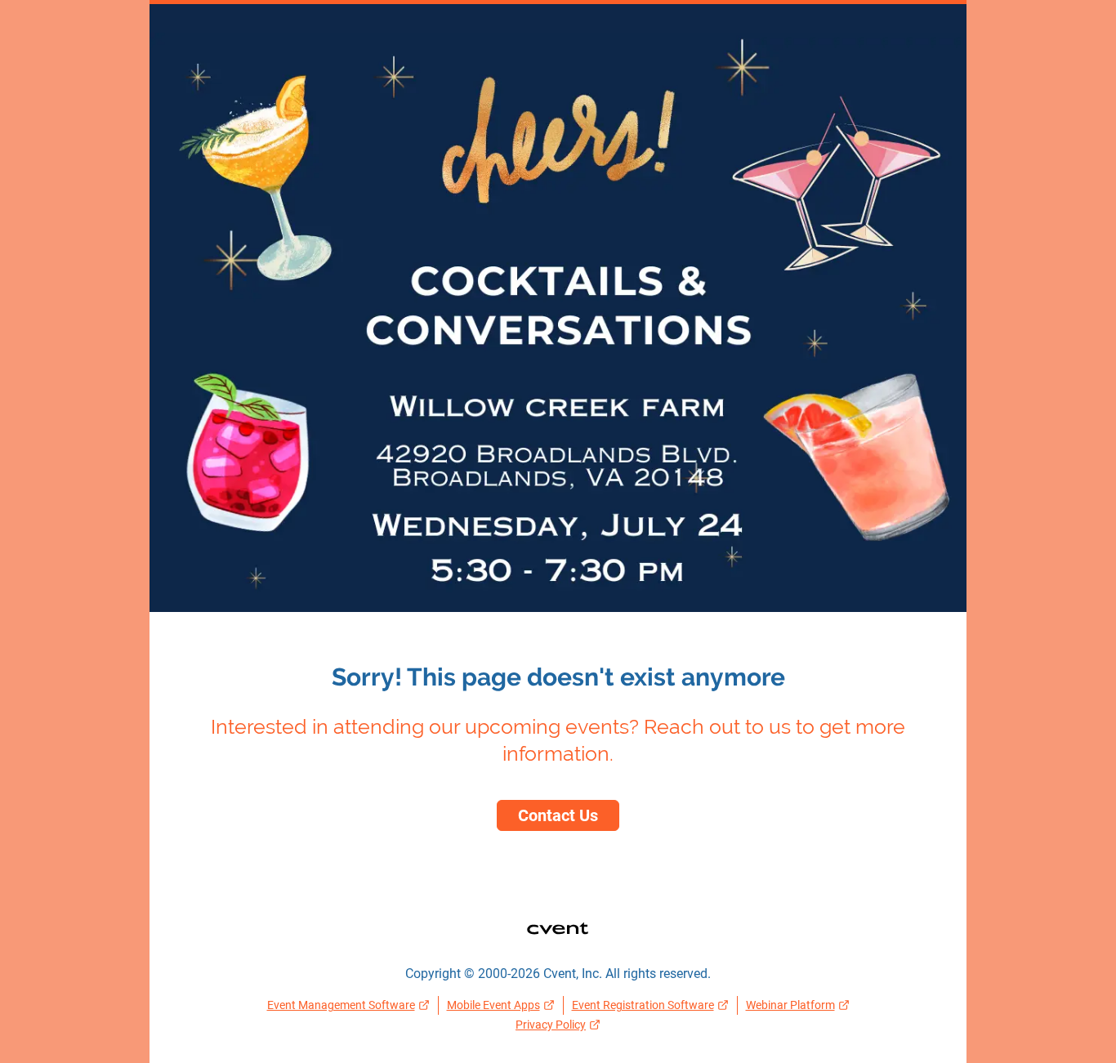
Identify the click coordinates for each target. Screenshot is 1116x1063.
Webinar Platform (790, 1005)
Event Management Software (341, 1005)
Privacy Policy (551, 1024)
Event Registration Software (643, 1005)
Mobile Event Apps (493, 1005)
